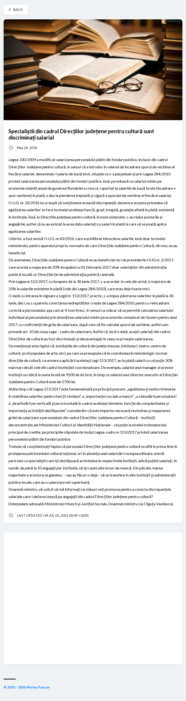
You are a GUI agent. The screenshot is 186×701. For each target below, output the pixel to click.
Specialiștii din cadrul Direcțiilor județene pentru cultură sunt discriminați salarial (81, 134)
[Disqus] (93, 597)
